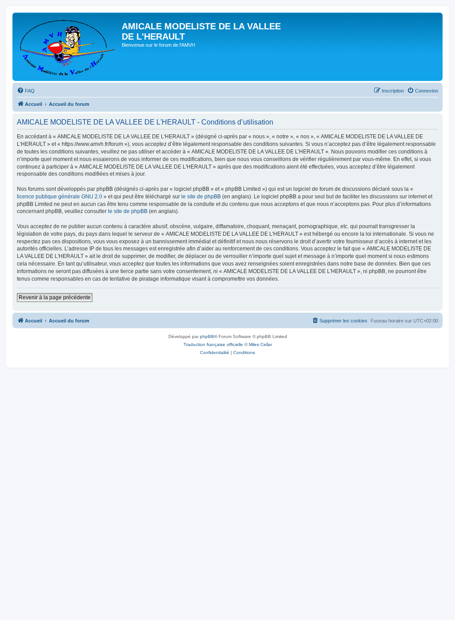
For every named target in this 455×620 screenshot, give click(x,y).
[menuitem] (26, 90)
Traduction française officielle (213, 344)
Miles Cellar (260, 344)
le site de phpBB (201, 196)
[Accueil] (68, 47)
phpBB (207, 336)
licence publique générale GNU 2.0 (59, 196)
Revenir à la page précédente (55, 297)
